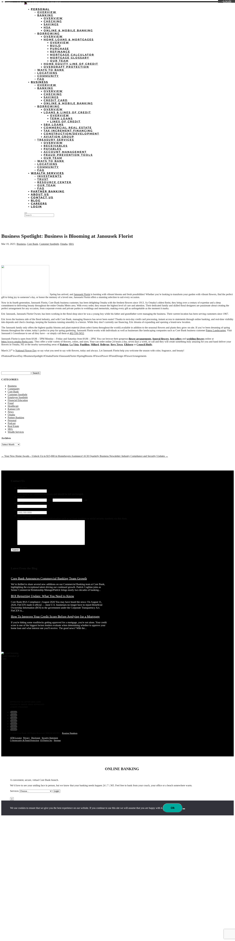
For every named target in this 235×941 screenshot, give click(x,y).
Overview (46, 12)
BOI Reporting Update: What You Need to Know (42, 596)
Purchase (59, 48)
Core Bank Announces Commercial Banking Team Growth (49, 578)
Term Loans (61, 118)
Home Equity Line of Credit (71, 63)
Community (48, 76)
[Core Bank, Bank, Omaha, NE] (9, 687)
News (11, 411)
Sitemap (57, 740)
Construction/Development (71, 133)
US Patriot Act (46, 740)
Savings (51, 24)
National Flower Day (26, 350)
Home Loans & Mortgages (69, 39)
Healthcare (13, 406)
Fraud (11, 403)
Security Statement (50, 738)
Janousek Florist (82, 294)
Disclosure (35, 738)
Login (227, 1)
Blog (204, 3)
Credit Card (56, 100)
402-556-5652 (77, 333)
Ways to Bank (50, 69)
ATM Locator (16, 738)
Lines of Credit (65, 121)
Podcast (12, 423)
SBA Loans (54, 124)
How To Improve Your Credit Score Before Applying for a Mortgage (55, 616)
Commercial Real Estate (68, 127)
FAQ (40, 79)
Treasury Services (55, 139)
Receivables (56, 145)
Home (169, 3)
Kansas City (14, 409)
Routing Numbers (69, 733)
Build (55, 45)
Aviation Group (59, 136)
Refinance (60, 51)
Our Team (59, 60)
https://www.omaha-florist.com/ (17, 341)
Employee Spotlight (18, 397)
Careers (213, 3)
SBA (71, 244)
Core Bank (32, 244)
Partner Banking (47, 191)
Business (39, 82)
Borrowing (48, 33)
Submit (15, 550)
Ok (173, 807)
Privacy (26, 738)
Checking (53, 21)
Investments (49, 176)
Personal (40, 9)
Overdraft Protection (66, 66)
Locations (180, 3)
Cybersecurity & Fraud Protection (24, 740)
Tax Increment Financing (68, 130)
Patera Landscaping (216, 330)
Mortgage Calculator (72, 54)
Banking (45, 15)
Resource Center (54, 182)
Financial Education (18, 400)
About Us (193, 3)
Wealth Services (47, 173)
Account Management (65, 151)
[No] (184, 808)
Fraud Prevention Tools (68, 154)
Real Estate (13, 426)
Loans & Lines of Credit (67, 112)
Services (14, 791)
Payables (52, 148)
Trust (42, 179)
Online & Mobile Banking (68, 30)
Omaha (63, 244)
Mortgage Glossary (69, 57)
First (49, 500)
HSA (47, 27)
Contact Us (226, 3)
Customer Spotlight (49, 244)
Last (85, 500)
